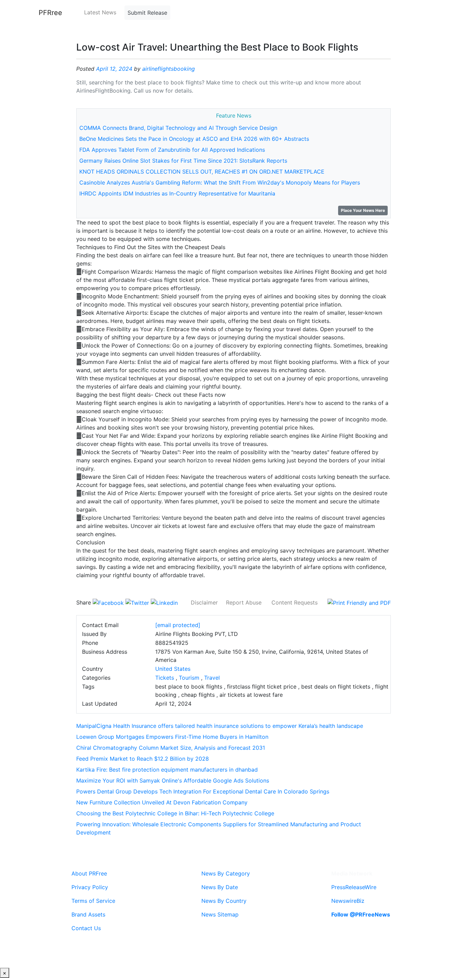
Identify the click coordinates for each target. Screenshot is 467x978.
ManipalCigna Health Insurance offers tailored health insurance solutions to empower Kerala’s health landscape (219, 725)
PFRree (50, 13)
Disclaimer (204, 602)
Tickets (164, 677)
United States (172, 668)
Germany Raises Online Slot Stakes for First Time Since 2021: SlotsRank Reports (183, 160)
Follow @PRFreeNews (360, 914)
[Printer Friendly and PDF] (359, 602)
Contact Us (86, 928)
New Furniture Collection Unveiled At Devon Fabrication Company (162, 802)
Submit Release (147, 12)
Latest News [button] (100, 12)
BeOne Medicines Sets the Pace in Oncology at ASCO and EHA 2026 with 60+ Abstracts (194, 138)
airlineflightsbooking (168, 68)
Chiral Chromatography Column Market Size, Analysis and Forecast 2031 (170, 747)
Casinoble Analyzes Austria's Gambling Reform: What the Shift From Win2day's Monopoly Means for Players (219, 182)
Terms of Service (93, 900)
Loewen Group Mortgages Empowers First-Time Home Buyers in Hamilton (172, 736)
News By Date (219, 887)
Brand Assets (88, 914)
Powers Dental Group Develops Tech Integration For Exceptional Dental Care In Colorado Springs (202, 791)
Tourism (189, 677)
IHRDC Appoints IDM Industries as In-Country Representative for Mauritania (177, 193)
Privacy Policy (89, 887)
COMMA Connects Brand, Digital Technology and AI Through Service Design (178, 127)
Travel (212, 677)
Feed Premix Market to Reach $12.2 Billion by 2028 (142, 758)
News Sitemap (220, 914)
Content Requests (294, 602)
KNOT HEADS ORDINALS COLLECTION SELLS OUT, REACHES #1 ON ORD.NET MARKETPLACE (201, 171)
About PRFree (89, 873)
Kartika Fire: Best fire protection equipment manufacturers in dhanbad (167, 769)
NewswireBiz (347, 900)
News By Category (225, 873)
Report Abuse (244, 602)
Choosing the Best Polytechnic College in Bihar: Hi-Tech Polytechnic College (175, 813)
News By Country (223, 900)
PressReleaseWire (353, 887)
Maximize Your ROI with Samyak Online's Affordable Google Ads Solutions (172, 780)
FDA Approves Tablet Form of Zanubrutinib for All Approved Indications (172, 149)
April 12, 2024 (114, 68)
